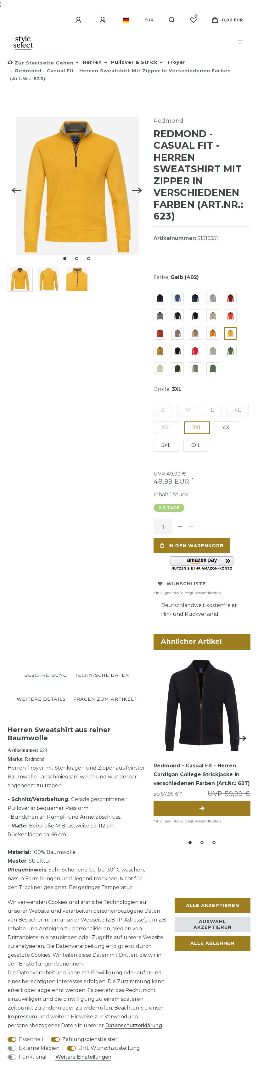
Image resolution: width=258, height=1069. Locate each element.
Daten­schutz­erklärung (133, 1025)
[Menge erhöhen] (180, 526)
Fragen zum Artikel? (105, 699)
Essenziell (31, 1039)
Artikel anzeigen (202, 808)
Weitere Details (41, 699)
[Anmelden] (79, 20)
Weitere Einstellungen (83, 1057)
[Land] (126, 20)
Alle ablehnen (212, 943)
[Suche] (172, 20)
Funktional (33, 1057)
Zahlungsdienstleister (89, 1039)
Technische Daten (102, 675)
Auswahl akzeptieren (213, 924)
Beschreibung (45, 675)
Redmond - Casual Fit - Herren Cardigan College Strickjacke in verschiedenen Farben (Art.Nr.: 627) (202, 774)
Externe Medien (39, 1048)
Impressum (22, 1017)
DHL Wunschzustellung (109, 1048)
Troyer (175, 62)
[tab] (45, 676)
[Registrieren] (103, 20)
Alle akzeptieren (212, 905)
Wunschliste (186, 584)
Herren (91, 62)
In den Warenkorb (196, 545)
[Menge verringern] (191, 526)
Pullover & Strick (133, 62)
